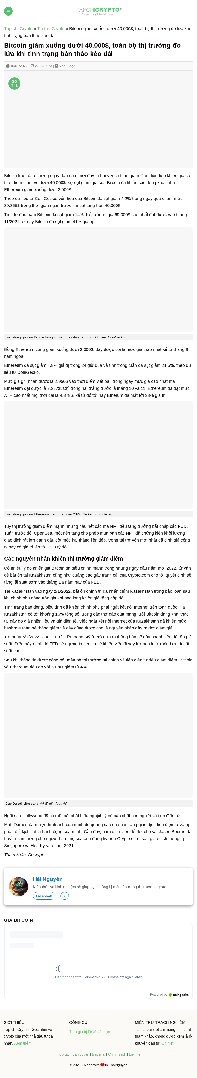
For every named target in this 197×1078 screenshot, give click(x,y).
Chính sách (117, 1054)
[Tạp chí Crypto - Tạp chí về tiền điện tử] (98, 11)
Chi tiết (167, 1043)
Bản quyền (81, 1054)
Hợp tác (63, 1054)
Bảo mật (99, 1054)
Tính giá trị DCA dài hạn (89, 1031)
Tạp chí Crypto (18, 28)
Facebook (44, 896)
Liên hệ (134, 1054)
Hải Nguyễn (48, 879)
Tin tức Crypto (50, 28)
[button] (8, 11)
